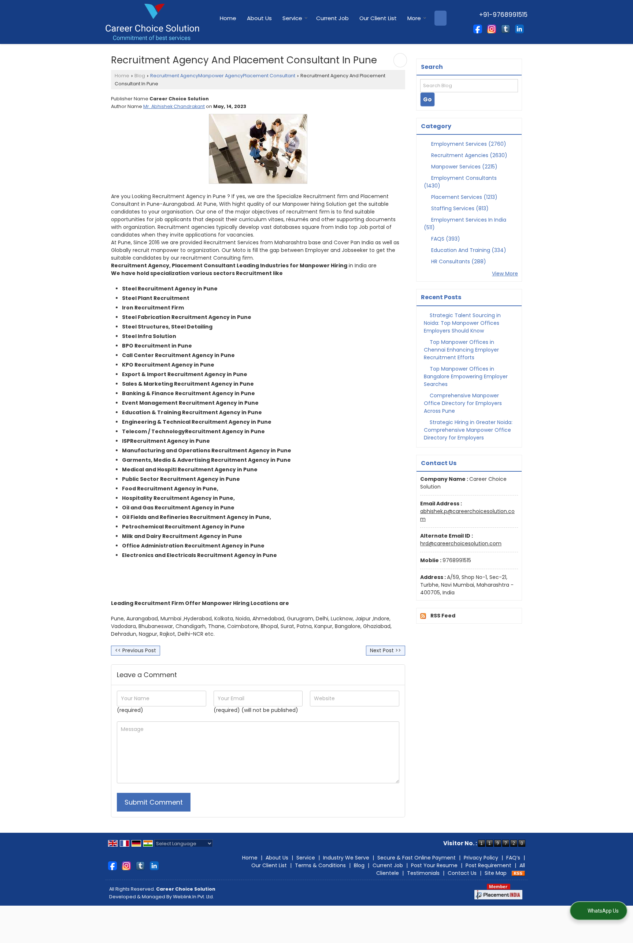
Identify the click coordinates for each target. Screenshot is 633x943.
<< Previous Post (135, 650)
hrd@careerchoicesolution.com (460, 543)
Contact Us (462, 873)
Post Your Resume (434, 865)
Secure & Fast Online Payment (416, 857)
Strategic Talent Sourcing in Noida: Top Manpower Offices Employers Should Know (462, 323)
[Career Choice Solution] (152, 22)
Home (228, 18)
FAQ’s (513, 857)
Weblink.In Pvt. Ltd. (193, 897)
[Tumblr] (505, 28)
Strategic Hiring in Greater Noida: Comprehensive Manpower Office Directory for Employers (468, 430)
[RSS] (518, 873)
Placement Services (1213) (463, 197)
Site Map (496, 873)
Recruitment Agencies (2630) (468, 155)
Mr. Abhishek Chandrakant (174, 106)
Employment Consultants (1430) (460, 181)
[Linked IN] (519, 28)
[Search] (440, 18)
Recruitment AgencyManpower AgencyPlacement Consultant (222, 76)
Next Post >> (385, 650)
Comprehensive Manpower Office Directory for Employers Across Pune (463, 403)
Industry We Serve (346, 857)
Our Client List (378, 18)
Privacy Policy (481, 857)
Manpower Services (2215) (463, 166)
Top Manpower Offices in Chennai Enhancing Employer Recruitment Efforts (461, 349)
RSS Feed (442, 615)
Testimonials (423, 873)
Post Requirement (488, 865)
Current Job (332, 18)
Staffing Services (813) (459, 208)
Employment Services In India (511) (465, 223)
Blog (139, 76)
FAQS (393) (445, 238)
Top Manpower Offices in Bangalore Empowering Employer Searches (466, 376)
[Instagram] (491, 28)
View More (505, 273)
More (414, 18)
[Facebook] (477, 28)
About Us (259, 18)
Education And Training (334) (468, 250)
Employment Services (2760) (468, 144)
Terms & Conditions (320, 865)
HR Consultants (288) (458, 261)
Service (292, 18)
